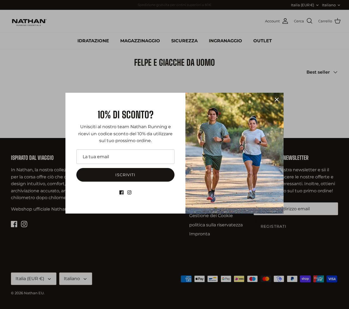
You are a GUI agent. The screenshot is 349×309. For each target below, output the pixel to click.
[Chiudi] (277, 100)
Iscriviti (125, 174)
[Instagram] (129, 192)
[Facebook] (121, 192)
